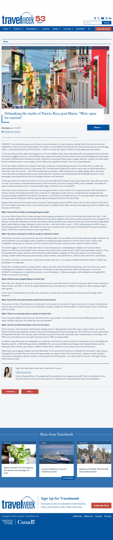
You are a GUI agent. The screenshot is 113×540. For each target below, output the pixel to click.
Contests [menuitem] (46, 29)
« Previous (10, 391)
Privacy (107, 516)
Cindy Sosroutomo (12, 131)
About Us (88, 516)
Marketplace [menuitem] (31, 29)
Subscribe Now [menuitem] (103, 29)
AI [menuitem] (89, 29)
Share (97, 127)
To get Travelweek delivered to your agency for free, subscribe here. (60, 137)
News (5, 41)
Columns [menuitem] (17, 29)
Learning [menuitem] (67, 29)
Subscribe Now (101, 505)
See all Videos (68, 478)
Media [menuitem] (55, 29)
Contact (98, 516)
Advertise (77, 516)
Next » (30, 391)
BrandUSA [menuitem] (80, 29)
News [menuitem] (5, 29)
